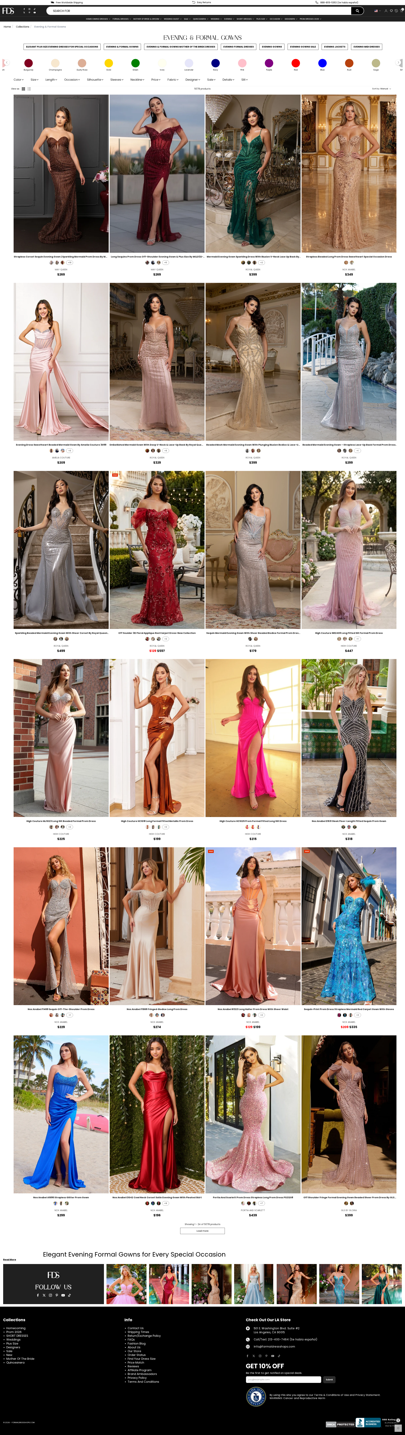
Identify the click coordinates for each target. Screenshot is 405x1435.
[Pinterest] (29, 12)
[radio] (23, 88)
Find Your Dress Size (142, 1359)
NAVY (57, 450)
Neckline (136, 80)
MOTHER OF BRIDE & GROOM (146, 19)
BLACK (153, 262)
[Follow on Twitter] (253, 1356)
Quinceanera (15, 1362)
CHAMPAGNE (158, 262)
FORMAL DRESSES (121, 19)
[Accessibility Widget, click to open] (398, 1420)
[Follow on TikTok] (279, 1356)
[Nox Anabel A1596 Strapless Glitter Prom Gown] (61, 1114)
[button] (6, 62)
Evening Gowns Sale (303, 46)
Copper (147, 827)
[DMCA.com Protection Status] (340, 1424)
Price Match (136, 1362)
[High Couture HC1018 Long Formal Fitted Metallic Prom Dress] (157, 738)
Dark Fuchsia (349, 827)
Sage (350, 639)
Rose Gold (346, 262)
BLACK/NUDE (254, 262)
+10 (69, 262)
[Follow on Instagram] (260, 1356)
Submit (329, 1379)
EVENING (228, 19)
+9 (165, 1203)
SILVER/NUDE (256, 639)
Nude (339, 639)
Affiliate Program (140, 1370)
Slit (243, 80)
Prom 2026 (14, 1332)
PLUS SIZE (260, 19)
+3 (69, 450)
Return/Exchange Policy (144, 1336)
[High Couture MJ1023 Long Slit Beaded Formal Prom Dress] (61, 738)
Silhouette (94, 80)
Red (253, 827)
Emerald (158, 827)
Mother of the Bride (20, 1359)
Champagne (151, 1015)
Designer (192, 80)
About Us (134, 1347)
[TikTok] (35, 9)
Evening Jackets (334, 46)
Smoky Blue (57, 1015)
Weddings (13, 1340)
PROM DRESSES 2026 (309, 19)
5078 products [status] (202, 88)
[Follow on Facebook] (247, 1356)
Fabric (172, 80)
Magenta (247, 827)
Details (227, 80)
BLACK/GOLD (57, 262)
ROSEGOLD (51, 262)
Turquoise (345, 1015)
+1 (357, 450)
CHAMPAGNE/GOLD (258, 450)
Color (17, 80)
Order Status (137, 1355)
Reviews (133, 1366)
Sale (186, 19)
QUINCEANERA (199, 19)
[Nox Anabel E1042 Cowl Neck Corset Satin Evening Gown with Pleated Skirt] (157, 1114)
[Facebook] (24, 9)
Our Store (134, 1351)
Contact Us (136, 1328)
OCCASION (275, 19)
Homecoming (15, 1328)
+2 (261, 262)
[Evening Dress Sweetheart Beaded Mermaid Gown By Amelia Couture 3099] (61, 362)
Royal (258, 827)
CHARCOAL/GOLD (153, 639)
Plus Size (12, 1343)
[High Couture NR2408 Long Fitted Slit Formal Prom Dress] (349, 550)
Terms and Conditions (143, 1382)
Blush (243, 1203)
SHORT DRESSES (244, 19)
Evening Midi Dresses (367, 46)
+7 (261, 1203)
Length (50, 80)
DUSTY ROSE (62, 450)
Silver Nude (51, 1015)
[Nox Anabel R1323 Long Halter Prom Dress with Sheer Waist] (253, 926)
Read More (9, 1259)
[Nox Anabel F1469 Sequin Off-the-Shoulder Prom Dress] (61, 926)
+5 (165, 262)
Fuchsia (339, 1015)
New (9, 1355)
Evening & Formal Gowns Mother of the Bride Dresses (181, 46)
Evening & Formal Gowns (122, 46)
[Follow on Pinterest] (266, 1356)
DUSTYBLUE (243, 262)
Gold (67, 1203)
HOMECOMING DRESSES (97, 19)
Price (154, 80)
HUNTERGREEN (249, 262)
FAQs (131, 1340)
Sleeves (115, 80)
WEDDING (215, 19)
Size (33, 80)
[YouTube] (63, 1295)
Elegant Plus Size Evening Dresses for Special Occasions (62, 46)
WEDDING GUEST (171, 19)
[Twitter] (24, 12)
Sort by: (380, 88)
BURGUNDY (62, 262)
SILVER (55, 639)
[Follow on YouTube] (272, 1356)
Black (51, 827)
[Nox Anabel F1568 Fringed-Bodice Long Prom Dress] (157, 926)
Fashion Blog (137, 1343)
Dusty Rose (352, 1203)
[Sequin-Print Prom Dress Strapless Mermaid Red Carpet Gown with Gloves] (349, 926)
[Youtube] (35, 12)
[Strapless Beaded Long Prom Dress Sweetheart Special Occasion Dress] (349, 174)
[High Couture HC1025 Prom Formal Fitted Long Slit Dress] (253, 738)
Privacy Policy (137, 1378)
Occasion (71, 80)
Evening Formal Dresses (238, 46)
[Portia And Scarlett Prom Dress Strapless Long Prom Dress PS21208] (253, 1114)
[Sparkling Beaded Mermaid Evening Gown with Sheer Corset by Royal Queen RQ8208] (61, 550)
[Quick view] (104, 99)
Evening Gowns (272, 46)
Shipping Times (138, 1332)
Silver (352, 262)
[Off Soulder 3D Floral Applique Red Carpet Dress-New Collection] (157, 550)
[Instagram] (29, 9)
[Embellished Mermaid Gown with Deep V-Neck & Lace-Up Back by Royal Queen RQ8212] (157, 362)
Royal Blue (55, 1203)
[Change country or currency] (377, 11)
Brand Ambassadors (142, 1374)
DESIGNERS (290, 19)
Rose (157, 1015)
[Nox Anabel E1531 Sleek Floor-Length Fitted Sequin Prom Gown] (349, 738)
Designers (13, 1347)
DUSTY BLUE (158, 639)
